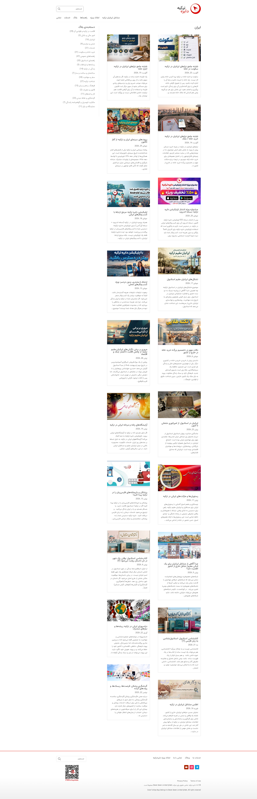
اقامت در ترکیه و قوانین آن (84, 31)
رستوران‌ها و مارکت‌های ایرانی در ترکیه (180, 496)
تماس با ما (177, 758)
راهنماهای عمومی (87, 56)
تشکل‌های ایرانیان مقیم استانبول (182, 279)
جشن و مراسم (89, 43)
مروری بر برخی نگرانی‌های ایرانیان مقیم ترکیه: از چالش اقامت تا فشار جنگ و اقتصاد (129, 352)
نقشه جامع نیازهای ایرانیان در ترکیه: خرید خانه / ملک (181, 138)
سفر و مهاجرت (89, 77)
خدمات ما (197, 758)
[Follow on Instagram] (192, 767)
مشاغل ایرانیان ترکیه (111, 18)
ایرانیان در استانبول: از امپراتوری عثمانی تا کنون (179, 424)
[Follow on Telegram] (197, 767)
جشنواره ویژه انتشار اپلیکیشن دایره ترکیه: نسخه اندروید (181, 211)
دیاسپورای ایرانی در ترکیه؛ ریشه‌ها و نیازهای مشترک (130, 628)
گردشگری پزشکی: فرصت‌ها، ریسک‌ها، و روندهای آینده (128, 687)
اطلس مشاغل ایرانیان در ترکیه (184, 705)
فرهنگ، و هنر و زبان (87, 85)
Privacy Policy (182, 781)
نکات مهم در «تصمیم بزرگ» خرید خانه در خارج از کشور (180, 351)
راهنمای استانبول (88, 60)
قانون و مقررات (89, 89)
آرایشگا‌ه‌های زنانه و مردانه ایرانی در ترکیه (128, 425)
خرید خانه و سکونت (87, 52)
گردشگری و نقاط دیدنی (86, 98)
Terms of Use (195, 781)
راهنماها (83, 18)
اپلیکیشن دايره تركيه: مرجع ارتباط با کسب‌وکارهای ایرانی (130, 213)
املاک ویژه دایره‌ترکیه (161, 758)
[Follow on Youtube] (186, 767)
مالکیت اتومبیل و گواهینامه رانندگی (80, 102)
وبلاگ (187, 758)
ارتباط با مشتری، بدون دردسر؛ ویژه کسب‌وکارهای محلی (131, 283)
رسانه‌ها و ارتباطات (87, 64)
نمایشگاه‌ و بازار (89, 106)
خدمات (67, 18)
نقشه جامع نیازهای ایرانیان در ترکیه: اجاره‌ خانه (130, 68)
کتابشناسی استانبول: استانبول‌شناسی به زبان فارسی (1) (180, 640)
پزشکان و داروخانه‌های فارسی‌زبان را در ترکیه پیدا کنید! (129, 494)
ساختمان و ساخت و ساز (85, 73)
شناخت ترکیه (89, 81)
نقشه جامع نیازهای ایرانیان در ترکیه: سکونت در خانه (181, 68)
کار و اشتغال (90, 94)
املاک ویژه (94, 18)
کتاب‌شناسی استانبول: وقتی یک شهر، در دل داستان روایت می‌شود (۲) (129, 560)
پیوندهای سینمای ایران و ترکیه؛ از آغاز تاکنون (129, 141)
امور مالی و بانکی (88, 35)
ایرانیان (92, 39)
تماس (58, 18)
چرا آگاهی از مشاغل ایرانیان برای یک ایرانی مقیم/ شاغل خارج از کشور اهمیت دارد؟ (181, 566)
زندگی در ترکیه (89, 68)
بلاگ (75, 18)
